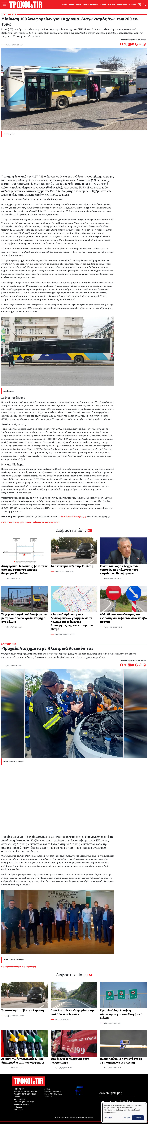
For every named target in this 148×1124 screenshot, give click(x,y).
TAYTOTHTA (49, 1096)
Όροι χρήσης (89, 1117)
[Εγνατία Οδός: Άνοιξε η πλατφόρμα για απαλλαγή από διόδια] (123, 995)
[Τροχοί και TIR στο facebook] (102, 1103)
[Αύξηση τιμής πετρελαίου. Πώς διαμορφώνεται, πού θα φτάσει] (24, 1043)
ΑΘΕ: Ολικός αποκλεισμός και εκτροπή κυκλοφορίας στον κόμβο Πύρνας (123, 618)
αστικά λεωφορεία (16, 522)
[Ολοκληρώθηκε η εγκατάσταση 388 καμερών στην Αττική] (123, 1043)
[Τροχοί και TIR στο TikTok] (109, 1103)
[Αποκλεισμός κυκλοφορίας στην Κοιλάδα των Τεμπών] (74, 995)
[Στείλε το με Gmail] (136, 44)
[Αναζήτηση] (144, 4)
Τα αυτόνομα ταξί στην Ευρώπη (72, 566)
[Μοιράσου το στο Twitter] (125, 44)
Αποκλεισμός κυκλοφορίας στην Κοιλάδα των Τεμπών (73, 1012)
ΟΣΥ (4, 522)
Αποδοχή (138, 1118)
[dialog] (124, 1112)
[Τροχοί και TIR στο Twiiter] (116, 1103)
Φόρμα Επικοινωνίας (21, 1104)
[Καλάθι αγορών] (139, 4)
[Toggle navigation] (4, 4)
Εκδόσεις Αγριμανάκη (52, 1091)
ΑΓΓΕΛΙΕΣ (132, 4)
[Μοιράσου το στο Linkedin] (129, 44)
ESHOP (78, 4)
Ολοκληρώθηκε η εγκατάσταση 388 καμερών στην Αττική (121, 1061)
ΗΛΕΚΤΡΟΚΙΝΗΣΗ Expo (53, 1094)
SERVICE (103, 4)
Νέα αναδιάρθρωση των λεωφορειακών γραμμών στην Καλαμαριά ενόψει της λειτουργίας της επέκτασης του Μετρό (72, 621)
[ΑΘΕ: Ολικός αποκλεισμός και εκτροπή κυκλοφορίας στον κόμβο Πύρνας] (123, 599)
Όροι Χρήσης (18, 1109)
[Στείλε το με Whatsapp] (144, 44)
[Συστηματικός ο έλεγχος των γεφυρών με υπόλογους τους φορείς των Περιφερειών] (123, 550)
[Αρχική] (26, 4)
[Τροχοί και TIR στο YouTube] (124, 1103)
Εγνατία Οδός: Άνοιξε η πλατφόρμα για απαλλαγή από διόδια (121, 1014)
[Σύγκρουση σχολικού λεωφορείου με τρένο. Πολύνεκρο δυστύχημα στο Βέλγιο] (24, 599)
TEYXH (71, 4)
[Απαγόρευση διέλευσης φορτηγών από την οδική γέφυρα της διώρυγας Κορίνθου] (24, 550)
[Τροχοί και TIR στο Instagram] (131, 1103)
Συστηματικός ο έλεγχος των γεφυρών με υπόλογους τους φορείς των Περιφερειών (119, 570)
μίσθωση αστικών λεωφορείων (46, 522)
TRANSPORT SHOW (90, 4)
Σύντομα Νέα (8, 14)
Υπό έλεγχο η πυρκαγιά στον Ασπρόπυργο (70, 1061)
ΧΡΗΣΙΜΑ (111, 4)
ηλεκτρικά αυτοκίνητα (12, 966)
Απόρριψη (127, 1118)
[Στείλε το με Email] (132, 44)
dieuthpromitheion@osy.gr (74, 516)
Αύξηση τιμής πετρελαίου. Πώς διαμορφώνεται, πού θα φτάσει (22, 1061)
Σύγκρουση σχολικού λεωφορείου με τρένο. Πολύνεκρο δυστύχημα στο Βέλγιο (24, 618)
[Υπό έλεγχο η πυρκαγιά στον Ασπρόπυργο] (74, 1043)
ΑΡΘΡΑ (64, 4)
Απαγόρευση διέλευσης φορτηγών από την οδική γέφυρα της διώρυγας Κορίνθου (24, 570)
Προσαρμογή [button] (108, 1118)
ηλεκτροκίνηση (30, 966)
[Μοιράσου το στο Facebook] (121, 44)
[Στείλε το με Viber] (140, 44)
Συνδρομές (18, 1107)
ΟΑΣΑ (29, 522)
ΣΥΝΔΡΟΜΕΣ (122, 4)
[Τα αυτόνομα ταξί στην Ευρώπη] (74, 550)
